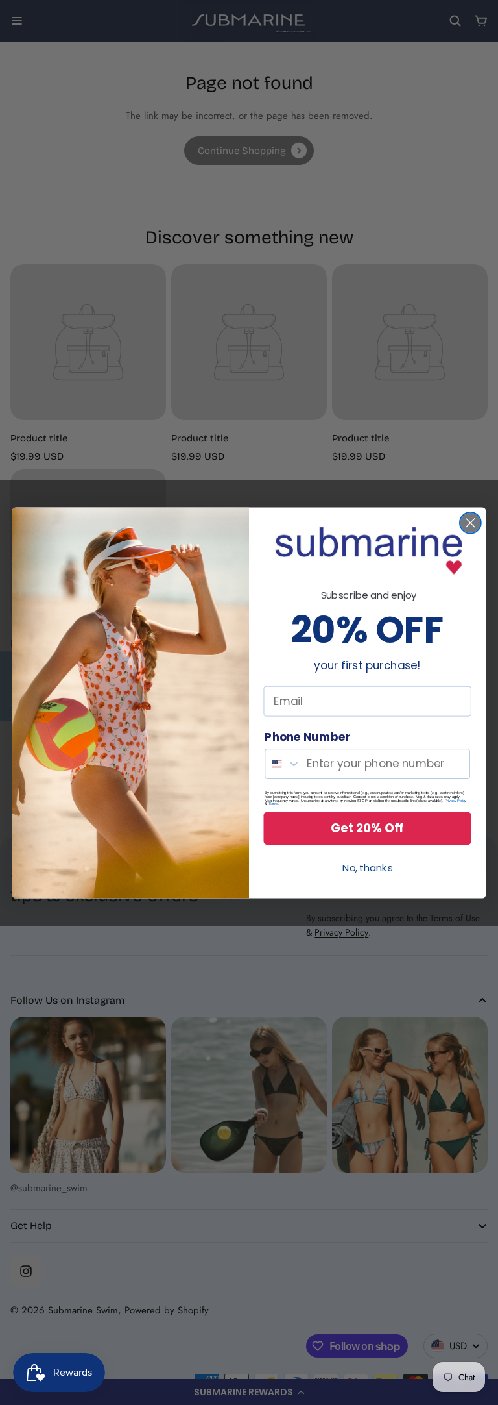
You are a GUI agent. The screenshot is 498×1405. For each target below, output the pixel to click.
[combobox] (282, 763)
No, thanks (367, 868)
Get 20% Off (367, 827)
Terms (273, 804)
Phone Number (307, 736)
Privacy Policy (456, 800)
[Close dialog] (470, 522)
